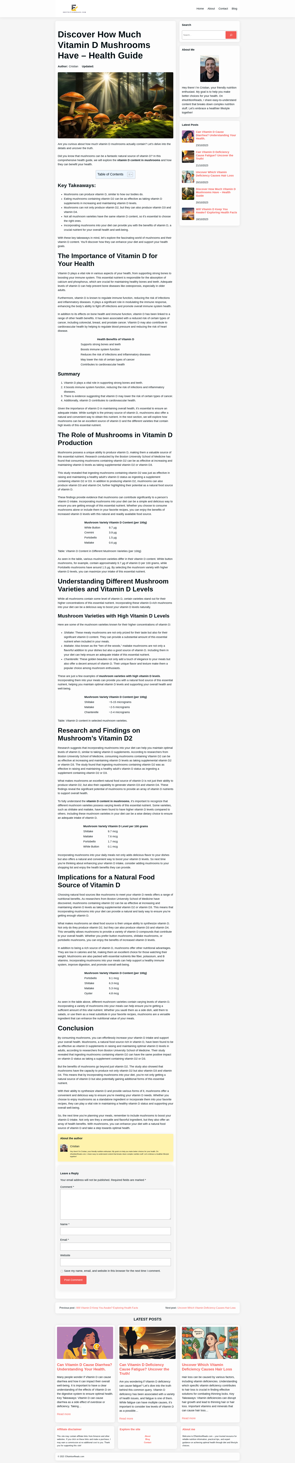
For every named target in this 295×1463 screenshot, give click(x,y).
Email (64, 1239)
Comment (67, 1186)
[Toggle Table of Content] (128, 174)
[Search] (231, 35)
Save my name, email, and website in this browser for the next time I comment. (112, 1270)
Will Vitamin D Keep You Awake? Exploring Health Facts (216, 211)
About (147, 1436)
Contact (147, 1442)
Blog (147, 1439)
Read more (64, 1414)
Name (64, 1224)
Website (65, 1255)
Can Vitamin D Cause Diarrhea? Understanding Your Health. (216, 135)
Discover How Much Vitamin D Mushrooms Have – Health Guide (216, 192)
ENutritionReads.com (74, 1456)
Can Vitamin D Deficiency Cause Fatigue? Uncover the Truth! (214, 155)
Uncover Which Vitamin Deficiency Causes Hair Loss (215, 174)
